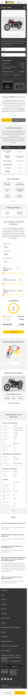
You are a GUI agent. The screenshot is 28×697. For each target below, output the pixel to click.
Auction (18, 654)
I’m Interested (13, 332)
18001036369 (4, 672)
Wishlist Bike (8, 692)
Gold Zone (4, 599)
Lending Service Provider (7, 654)
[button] (7, 35)
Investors (3, 622)
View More (13, 115)
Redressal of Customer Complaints (10, 626)
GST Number (4, 660)
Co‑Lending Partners (15, 660)
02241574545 (13, 673)
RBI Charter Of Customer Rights (9, 645)
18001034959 (4, 670)
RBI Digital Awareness (6, 640)
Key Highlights (17, 120)
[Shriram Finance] (9, 2)
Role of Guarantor (6, 650)
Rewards (3, 631)
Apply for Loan (20, 692)
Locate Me (22, 363)
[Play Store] (6, 665)
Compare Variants (6, 120)
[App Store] (17, 665)
